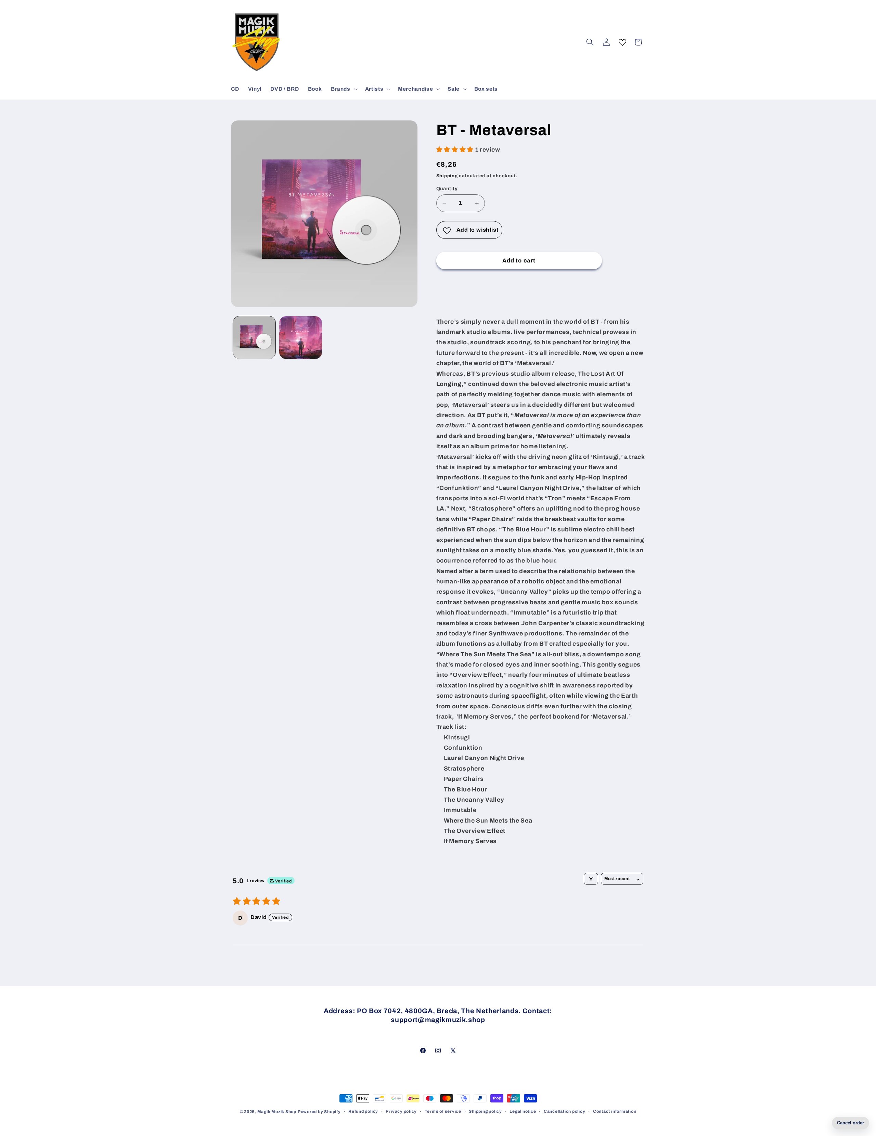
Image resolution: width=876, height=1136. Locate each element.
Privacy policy (401, 1111)
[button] (343, 89)
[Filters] (591, 879)
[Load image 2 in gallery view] (300, 337)
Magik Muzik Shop (276, 1111)
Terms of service (443, 1111)
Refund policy (363, 1111)
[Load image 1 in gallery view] (254, 337)
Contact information (614, 1111)
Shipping (447, 175)
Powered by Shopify (319, 1111)
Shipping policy (485, 1111)
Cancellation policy (564, 1111)
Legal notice (523, 1111)
